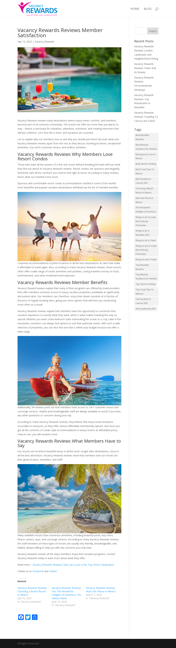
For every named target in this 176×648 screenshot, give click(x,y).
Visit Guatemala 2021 (146, 308)
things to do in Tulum (146, 240)
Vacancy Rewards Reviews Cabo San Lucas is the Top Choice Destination (73, 564)
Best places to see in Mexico (146, 156)
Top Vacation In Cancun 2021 (143, 301)
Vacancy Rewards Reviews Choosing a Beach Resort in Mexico (32, 591)
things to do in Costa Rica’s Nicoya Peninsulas (146, 221)
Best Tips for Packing (146, 163)
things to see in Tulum (146, 259)
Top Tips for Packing (146, 284)
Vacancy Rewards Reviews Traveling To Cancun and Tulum (146, 116)
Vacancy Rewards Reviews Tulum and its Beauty (145, 68)
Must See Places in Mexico (144, 200)
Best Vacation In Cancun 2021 (143, 181)
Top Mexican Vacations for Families (146, 276)
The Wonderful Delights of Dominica (146, 209)
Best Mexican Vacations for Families (146, 146)
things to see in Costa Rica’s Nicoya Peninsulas (146, 250)
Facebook (38, 571)
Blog (148, 9)
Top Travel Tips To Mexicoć (145, 291)
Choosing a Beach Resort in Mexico (144, 190)
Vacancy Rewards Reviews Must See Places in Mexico (101, 589)
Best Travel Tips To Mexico (145, 171)
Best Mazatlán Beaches (142, 137)
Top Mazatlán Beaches (142, 267)
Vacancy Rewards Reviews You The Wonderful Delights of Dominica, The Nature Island (66, 593)
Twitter (53, 571)
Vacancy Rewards (44, 41)
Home (134, 9)
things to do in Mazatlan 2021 (143, 232)
